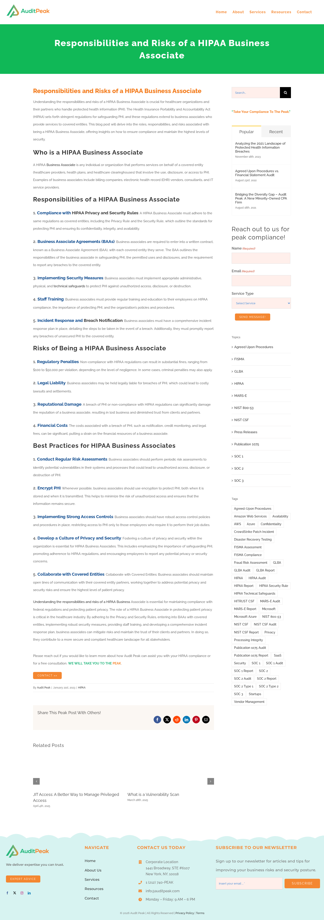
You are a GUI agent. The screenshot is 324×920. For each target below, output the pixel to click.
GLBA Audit (242, 570)
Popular (246, 131)
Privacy (269, 632)
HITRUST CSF (244, 601)
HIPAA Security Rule (273, 586)
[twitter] (14, 893)
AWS (237, 524)
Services (92, 879)
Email (243, 271)
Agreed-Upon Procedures (252, 508)
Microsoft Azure (245, 616)
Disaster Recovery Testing (253, 539)
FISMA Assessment (248, 547)
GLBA (238, 371)
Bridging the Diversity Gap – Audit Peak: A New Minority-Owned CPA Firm (261, 198)
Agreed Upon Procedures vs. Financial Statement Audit (257, 173)
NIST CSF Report (246, 632)
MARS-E (240, 396)
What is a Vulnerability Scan (153, 794)
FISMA (239, 359)
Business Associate (61, 165)
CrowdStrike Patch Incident (254, 532)
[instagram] (21, 893)
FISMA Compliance (248, 555)
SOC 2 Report (266, 678)
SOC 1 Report (243, 671)
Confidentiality (271, 524)
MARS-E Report (245, 609)
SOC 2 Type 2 (268, 686)
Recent (276, 131)
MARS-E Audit (270, 601)
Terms (200, 913)
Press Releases (245, 432)
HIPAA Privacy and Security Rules (105, 212)
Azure (251, 524)
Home (90, 861)
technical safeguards (69, 286)
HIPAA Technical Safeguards (254, 593)
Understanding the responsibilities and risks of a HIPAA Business (81, 602)
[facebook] (7, 893)
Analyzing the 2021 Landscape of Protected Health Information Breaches (260, 147)
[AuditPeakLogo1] (27, 846)
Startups (255, 694)
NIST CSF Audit (265, 624)
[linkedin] (29, 893)
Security (240, 663)
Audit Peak (43, 687)
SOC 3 (239, 481)
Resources (94, 889)
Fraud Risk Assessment (250, 562)
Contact (92, 898)
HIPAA (82, 687)
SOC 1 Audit (274, 663)
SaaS (277, 655)
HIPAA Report (243, 586)
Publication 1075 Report (251, 655)
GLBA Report (265, 570)
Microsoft (269, 609)
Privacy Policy (184, 913)
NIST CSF (241, 420)
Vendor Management (249, 702)
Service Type (243, 293)
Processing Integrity (248, 640)
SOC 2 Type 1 (243, 686)
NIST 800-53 (243, 408)
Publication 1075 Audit (250, 647)
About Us (93, 870)
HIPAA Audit (257, 578)
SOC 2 (239, 468)
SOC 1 (238, 456)
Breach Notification (103, 320)
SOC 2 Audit (242, 678)
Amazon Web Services (250, 516)
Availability (280, 516)
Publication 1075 (246, 444)
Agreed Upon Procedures (253, 347)
